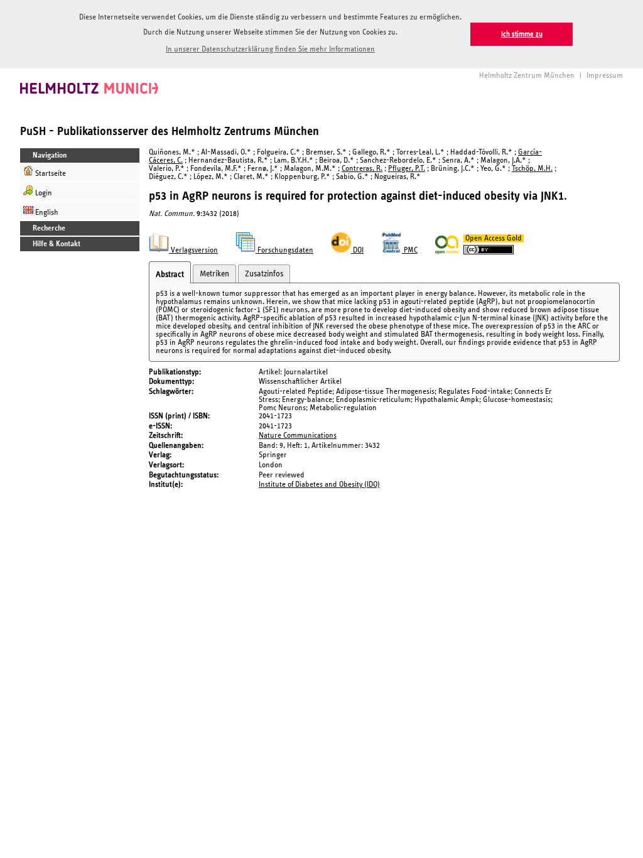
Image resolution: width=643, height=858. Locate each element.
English (45, 213)
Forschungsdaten (284, 250)
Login (42, 193)
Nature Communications (298, 436)
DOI (357, 250)
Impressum (604, 76)
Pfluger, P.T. (406, 169)
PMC (410, 250)
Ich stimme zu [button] (522, 34)
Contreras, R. (362, 169)
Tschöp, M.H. (532, 169)
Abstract (170, 274)
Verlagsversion (193, 250)
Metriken (214, 273)
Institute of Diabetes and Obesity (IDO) (319, 485)
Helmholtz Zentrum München (527, 76)
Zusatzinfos (264, 273)
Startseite (49, 174)
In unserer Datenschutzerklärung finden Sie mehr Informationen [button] (270, 49)
